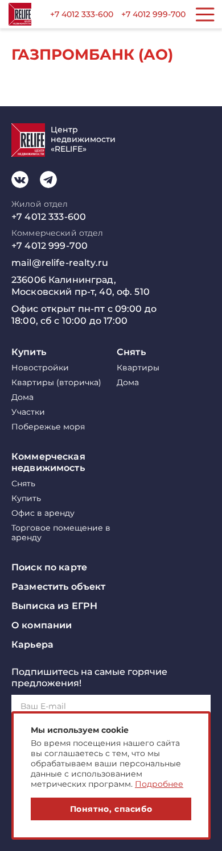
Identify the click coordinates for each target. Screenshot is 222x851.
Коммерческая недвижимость (48, 462)
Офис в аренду (43, 513)
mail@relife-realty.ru (59, 262)
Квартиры (138, 368)
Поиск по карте (49, 567)
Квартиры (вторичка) (56, 382)
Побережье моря (48, 427)
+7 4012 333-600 (81, 14)
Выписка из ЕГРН (54, 605)
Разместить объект (58, 586)
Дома (22, 397)
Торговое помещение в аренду (60, 533)
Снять (131, 352)
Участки (28, 412)
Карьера (32, 644)
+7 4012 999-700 (153, 14)
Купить (28, 352)
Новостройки (40, 368)
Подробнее (159, 784)
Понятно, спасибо (111, 809)
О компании (41, 625)
